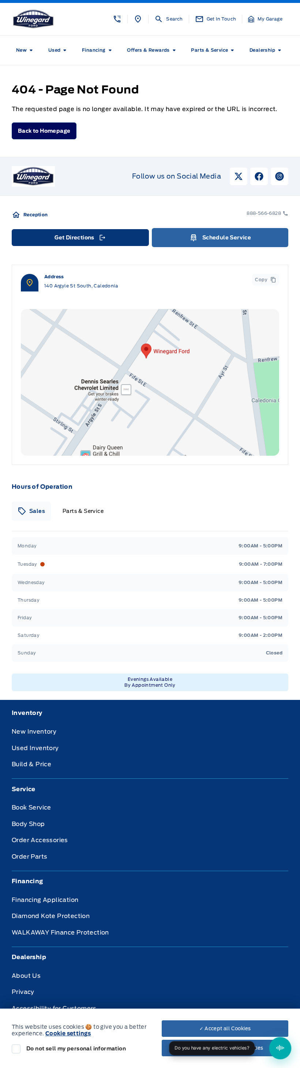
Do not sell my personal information (76, 1049)
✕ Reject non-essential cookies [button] (225, 1048)
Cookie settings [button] (68, 1033)
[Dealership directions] (150, 382)
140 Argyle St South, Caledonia (81, 286)
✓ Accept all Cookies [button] (225, 1028)
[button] (117, 19)
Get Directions (80, 239)
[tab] (31, 511)
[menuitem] (25, 50)
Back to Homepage (44, 131)
